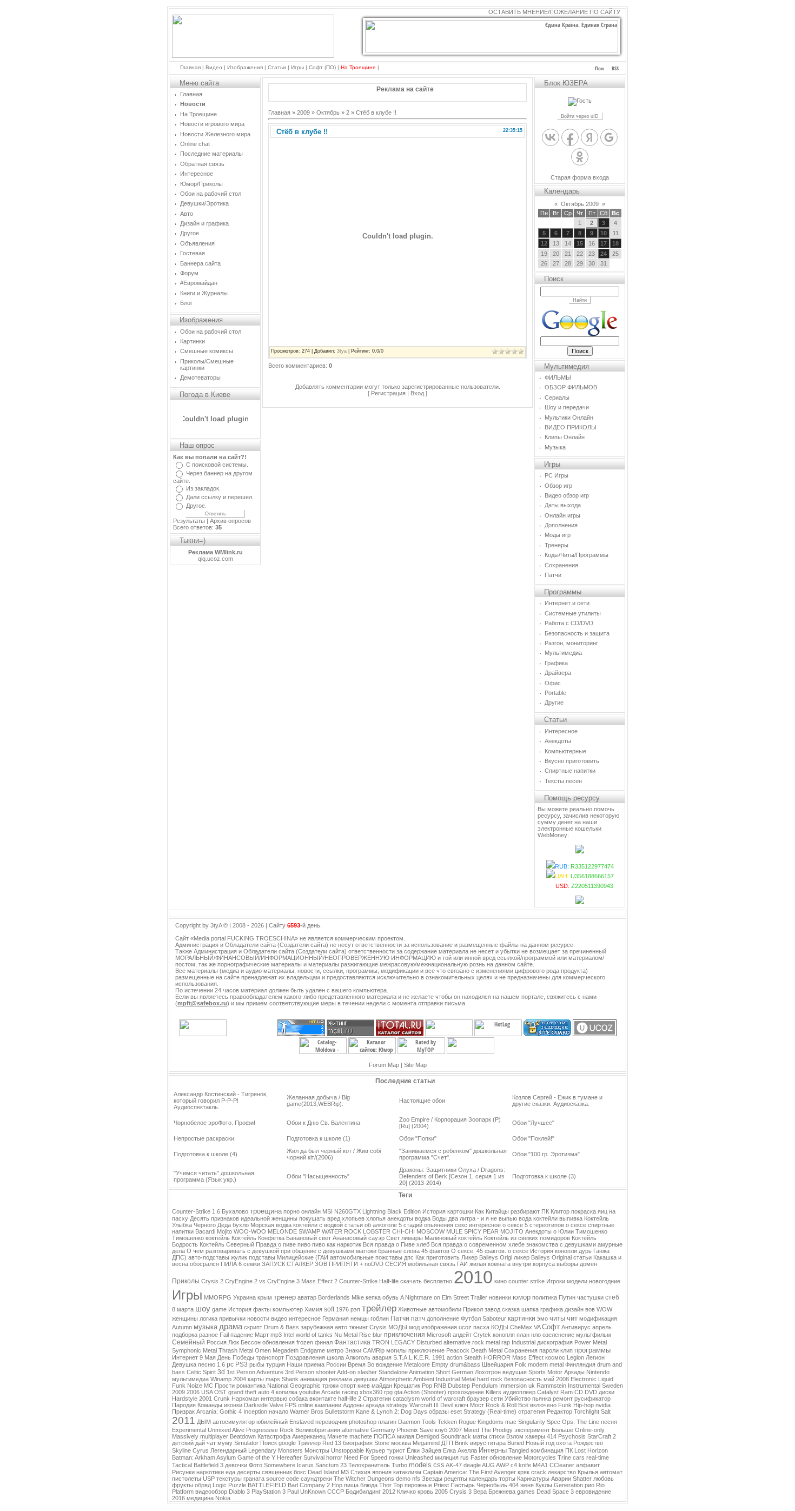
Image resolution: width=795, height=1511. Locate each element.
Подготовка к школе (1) (318, 1138)
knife (525, 1465)
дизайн (574, 1309)
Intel (288, 1334)
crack (538, 1472)
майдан (382, 1385)
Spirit (209, 1372)
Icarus (305, 1465)
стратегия (531, 1411)
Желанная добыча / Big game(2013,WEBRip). (318, 1100)
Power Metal (590, 1342)
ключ (461, 1405)
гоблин (379, 1318)
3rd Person (299, 1372)
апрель (602, 1327)
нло (536, 1334)
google (287, 1443)
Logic (220, 1485)
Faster (479, 1457)
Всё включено (537, 1405)
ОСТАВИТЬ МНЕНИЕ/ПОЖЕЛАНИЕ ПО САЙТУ (554, 12)
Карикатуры (533, 1478)
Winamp (220, 1379)
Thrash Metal (235, 1350)
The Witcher (350, 1478)
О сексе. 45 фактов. (478, 1251)
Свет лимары (404, 1238)
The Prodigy (497, 1430)
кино (500, 1281)
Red (327, 1443)
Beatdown (243, 1436)
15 (580, 243)
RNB (440, 1385)
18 (615, 243)
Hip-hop (583, 1405)
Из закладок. (203, 488)
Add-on (346, 1372)
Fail (224, 1334)
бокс (300, 1472)
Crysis (378, 1327)
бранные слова (399, 1251)
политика (544, 1297)
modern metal (546, 1364)
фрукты (182, 1485)
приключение (426, 1350)
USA (207, 1392)
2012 (388, 1491)
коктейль (218, 1238)
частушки (590, 1297)
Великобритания (317, 1430)
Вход (417, 393)
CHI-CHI (403, 1231)
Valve (276, 1405)
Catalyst (548, 1392)
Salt (606, 1411)
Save (426, 1430)
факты (262, 1309)
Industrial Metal (455, 1379)
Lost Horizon (591, 1450)
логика (208, 1318)
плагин (387, 1422)
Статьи (277, 67)
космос (555, 1357)
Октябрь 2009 (580, 204)
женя (527, 1485)
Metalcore (417, 1364)
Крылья (588, 1472)
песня (609, 1422)
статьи (582, 1257)
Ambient (423, 1379)
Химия (313, 1309)
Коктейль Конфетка (257, 1238)
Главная (190, 67)
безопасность (523, 1379)
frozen (304, 1342)
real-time (597, 1457)
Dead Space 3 (555, 1491)
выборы (567, 1264)
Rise (365, 1334)
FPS (290, 1405)
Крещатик (407, 1385)
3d (221, 1372)
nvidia (603, 1405)
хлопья (376, 1218)
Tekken (447, 1422)
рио (589, 1485)
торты (507, 1478)
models (420, 1465)
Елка (449, 1450)
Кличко (406, 1491)
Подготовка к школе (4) (205, 1154)
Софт (551, 1327)
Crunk (222, 1398)
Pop (427, 1385)
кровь (425, 1491)
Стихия (360, 1472)
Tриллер (309, 1443)
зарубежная (317, 1327)
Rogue (467, 1422)
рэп (355, 1309)
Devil (446, 1405)
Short (443, 1372)
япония (382, 1472)
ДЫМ (204, 1422)
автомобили (444, 1309)
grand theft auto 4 (251, 1392)
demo (403, 1478)
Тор (398, 1485)
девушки (365, 1379)
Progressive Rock (270, 1430)
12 (544, 243)
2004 (239, 1379)
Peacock (457, 1350)
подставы (262, 1257)
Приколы (186, 1281)
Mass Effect (528, 1357)
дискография (555, 1342)
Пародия (184, 1405)
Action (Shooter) (424, 1392)
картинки (521, 1318)
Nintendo (598, 1372)
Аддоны (353, 1405)
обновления (278, 1342)
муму (225, 1443)
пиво (303, 1244)
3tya (342, 351)
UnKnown (313, 1491)
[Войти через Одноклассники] (579, 156)
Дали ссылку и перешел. (220, 497)
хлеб (422, 1244)
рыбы (256, 1364)
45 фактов (435, 1251)
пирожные (418, 1485)
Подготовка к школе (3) (544, 1176)
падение (241, 1334)
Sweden (612, 1385)
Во (370, 1364)
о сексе (518, 1251)
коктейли (545, 1218)
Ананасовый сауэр (359, 1238)
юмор (522, 1297)
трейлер (379, 1308)
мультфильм (593, 1334)
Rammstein (551, 1385)
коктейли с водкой (318, 1225)
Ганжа (601, 1251)
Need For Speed (365, 1457)
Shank (290, 1379)
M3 (345, 1472)
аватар (306, 1297)
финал (324, 1342)
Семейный (188, 1342)
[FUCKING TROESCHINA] (579, 902)
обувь (390, 1297)
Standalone (393, 1372)
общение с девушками (323, 1251)
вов (590, 1309)
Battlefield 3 (208, 1465)
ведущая (514, 1372)
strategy (397, 1405)
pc (230, 1364)
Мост (477, 1405)
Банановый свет (308, 1238)
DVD (591, 1392)
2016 (178, 1498)
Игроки (555, 1281)
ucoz (465, 1327)
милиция (447, 1457)
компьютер (288, 1309)
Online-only (590, 1430)
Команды (209, 1405)
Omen (263, 1350)
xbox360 (371, 1392)
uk (531, 1385)
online (305, 1405)
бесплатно (437, 1281)
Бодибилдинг (363, 1491)
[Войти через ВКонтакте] (550, 137)
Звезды (432, 1478)
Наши (294, 1364)
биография (358, 1443)
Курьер (375, 1450)
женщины (185, 1318)
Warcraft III (424, 1405)
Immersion (513, 1385)
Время (357, 1364)
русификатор (592, 1398)
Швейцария (497, 1364)
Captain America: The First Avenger (469, 1472)
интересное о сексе (496, 1225)
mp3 (276, 1334)
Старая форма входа (580, 177)
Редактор (559, 1411)
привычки (232, 1318)
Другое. (196, 505)
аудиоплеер (519, 1392)
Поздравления (305, 1357)
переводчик (331, 1422)
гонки (396, 1457)
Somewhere (279, 1465)
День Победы (235, 1357)
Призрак (183, 1411)
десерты (248, 1472)
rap (505, 1342)
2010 (473, 1277)
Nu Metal (345, 1334)
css (439, 1465)
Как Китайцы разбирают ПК (512, 1211)
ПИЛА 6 (231, 1264)
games (526, 1491)
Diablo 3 (239, 1491)
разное (208, 1334)
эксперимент (532, 1430)
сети (497, 1398)
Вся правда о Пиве (389, 1244)
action (454, 1357)
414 (551, 1436)
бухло (241, 1225)
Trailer (479, 1297)
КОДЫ (499, 1327)
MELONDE (282, 1231)
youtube (309, 1392)
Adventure (269, 1372)
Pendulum (485, 1385)
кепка (373, 1297)
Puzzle (237, 1485)
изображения (439, 1327)
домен (588, 1264)
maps (273, 1379)
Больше (562, 1430)
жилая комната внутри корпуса (512, 1264)
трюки (330, 1385)
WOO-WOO (250, 1231)
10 (603, 233)
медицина (200, 1498)
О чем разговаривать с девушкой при (239, 1251)
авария (382, 1357)
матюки (366, 1251)
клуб (441, 1430)
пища (351, 1485)
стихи (497, 1436)
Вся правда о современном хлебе (478, 1244)
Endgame (312, 1350)
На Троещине (358, 67)
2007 (455, 1430)
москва (401, 1443)
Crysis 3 (460, 1491)
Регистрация (388, 393)
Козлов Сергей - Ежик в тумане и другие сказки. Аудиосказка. (557, 1100)
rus (464, 1457)
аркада (375, 1405)
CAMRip (374, 1350)
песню (206, 1364)
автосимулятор (234, 1422)
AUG (488, 1465)
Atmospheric (395, 1379)
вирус (478, 1443)
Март (262, 1334)
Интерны (493, 1450)
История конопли (553, 1251)
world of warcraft (443, 1398)
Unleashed (419, 1457)
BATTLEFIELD (267, 1485)
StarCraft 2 (601, 1436)
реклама (340, 1379)
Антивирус (576, 1327)
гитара (497, 1443)
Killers (493, 1392)
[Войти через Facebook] (570, 137)
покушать (312, 1218)
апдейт (462, 1334)
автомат (611, 1472)
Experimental (189, 1430)
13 (338, 1443)
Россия (217, 1342)
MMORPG (217, 1297)
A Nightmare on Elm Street (434, 1297)
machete (360, 1436)
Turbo (399, 1465)
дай (200, 1443)
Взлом (515, 1436)
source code (282, 1478)
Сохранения (521, 1350)
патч (418, 1318)
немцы (359, 1318)
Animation (421, 1372)
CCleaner (561, 1465)
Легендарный (228, 1450)
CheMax (521, 1327)
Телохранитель (369, 1465)
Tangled (518, 1450)
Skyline (181, 1450)
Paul (293, 1491)
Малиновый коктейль (453, 1238)
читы (557, 1318)
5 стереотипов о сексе (555, 1225)
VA (537, 1327)
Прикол (473, 1309)
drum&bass (465, 1364)
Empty (440, 1364)
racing (350, 1392)
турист (396, 1450)
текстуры (229, 1478)
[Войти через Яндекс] (589, 137)
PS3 (241, 1364)
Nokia (222, 1498)
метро (335, 1350)
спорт (348, 1385)
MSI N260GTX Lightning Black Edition (371, 1211)
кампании (328, 1405)
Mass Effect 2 (319, 1281)
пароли (549, 1350)
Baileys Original (551, 1257)
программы (592, 1350)
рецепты (455, 1478)
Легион (595, 1357)
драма (230, 1326)
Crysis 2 (212, 1281)
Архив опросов (230, 521)
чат (211, 1443)
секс (461, 1225)
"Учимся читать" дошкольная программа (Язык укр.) (214, 1176)
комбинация (547, 1450)
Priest (441, 1485)
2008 (562, 1379)
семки (251, 1264)
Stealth (473, 1357)
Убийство (518, 1398)
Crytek (482, 1334)
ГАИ (462, 1264)
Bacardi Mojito (213, 1231)
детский (183, 1443)
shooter (326, 1372)
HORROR (497, 1357)
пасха (481, 1327)
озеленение (558, 1334)
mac (510, 1422)
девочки (236, 1465)
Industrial (523, 1342)
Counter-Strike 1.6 (196, 1211)
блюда (368, 1485)
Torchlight (586, 1411)
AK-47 (454, 1465)
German (462, 1372)
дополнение (443, 1318)
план (522, 1334)
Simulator (246, 1443)
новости (258, 1318)
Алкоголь (358, 1357)
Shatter (582, 1478)
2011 (183, 1420)
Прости (225, 1385)
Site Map (415, 1065)
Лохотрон (488, 1372)
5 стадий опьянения (426, 1225)
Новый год (540, 1443)
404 (514, 1485)
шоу (202, 1308)
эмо (542, 1318)
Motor (554, 1372)
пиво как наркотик (336, 1244)
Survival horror (322, 1457)
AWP (502, 1465)
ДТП (447, 1443)
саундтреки (316, 1478)
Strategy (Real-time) (489, 1411)
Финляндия (580, 1364)
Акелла (467, 1450)
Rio (600, 1485)
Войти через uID (580, 116)
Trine (564, 1457)
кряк (523, 1472)
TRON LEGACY (393, 1342)
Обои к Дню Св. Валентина (323, 1122)
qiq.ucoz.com (215, 558)
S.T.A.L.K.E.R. (411, 1357)
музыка (205, 1327)
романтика (251, 1385)
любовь (603, 1478)
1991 (438, 1357)
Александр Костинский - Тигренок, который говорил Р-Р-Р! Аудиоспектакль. (221, 1100)
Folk (520, 1364)
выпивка (570, 1218)
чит (572, 1318)
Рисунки (183, 1472)
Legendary (262, 1450)
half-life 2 (349, 1398)
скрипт (253, 1327)
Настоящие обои (422, 1100)
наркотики (210, 1472)
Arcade (330, 1392)
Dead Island (323, 1472)
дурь (585, 1251)
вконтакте (322, 1398)
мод (414, 1327)
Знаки (353, 1350)
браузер (478, 1398)
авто (341, 1327)
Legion (575, 1357)
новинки (500, 1297)
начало (278, 1411)
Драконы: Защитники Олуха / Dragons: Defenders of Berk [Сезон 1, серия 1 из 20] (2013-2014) (452, 1176)
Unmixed (219, 1430)
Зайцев (431, 1450)
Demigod (427, 1436)
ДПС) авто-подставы (200, 1257)
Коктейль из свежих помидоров (527, 1238)
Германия (335, 1318)
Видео (214, 67)
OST (220, 1392)
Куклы (543, 1485)
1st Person (241, 1372)
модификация (598, 1318)
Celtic (194, 1372)
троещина (266, 1211)
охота (564, 1443)
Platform (183, 1491)
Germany (382, 1430)
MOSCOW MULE (439, 1231)
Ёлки (413, 1450)
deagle (472, 1465)
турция (275, 1364)
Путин (567, 1297)
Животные (412, 1309)
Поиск (268, 1443)
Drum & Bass (281, 1327)
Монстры (316, 1450)
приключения (404, 1334)
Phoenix (407, 1430)
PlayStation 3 (268, 1491)
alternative (355, 1430)
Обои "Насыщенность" (318, 1176)
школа (335, 1357)
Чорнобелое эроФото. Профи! (214, 1122)
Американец (309, 1436)
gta (398, 1392)
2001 (205, 1398)
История (239, 1309)
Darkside (256, 1405)
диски (606, 1392)
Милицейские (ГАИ (302, 1257)
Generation (568, 1485)
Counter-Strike (358, 1281)
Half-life (389, 1281)
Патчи (399, 1318)
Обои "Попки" (417, 1138)
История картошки (447, 1211)
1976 (342, 1309)
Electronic (584, 1379)
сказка (511, 1309)
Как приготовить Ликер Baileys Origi (463, 1257)
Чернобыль (491, 1485)
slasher (367, 1372)
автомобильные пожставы (366, 1257)
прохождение (466, 1392)
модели (577, 1281)
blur (377, 1334)
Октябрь (328, 112)
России (336, 1364)
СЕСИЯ (395, 1264)
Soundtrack (456, 1436)
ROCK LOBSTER (367, 1231)
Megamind (426, 1443)
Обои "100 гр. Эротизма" (546, 1154)
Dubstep (459, 1385)
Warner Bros (306, 1411)
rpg (388, 1392)
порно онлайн (302, 1211)
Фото (255, 1465)
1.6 (221, 1364)
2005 (441, 1491)
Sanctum (327, 1465)
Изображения (245, 67)
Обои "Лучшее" (533, 1122)
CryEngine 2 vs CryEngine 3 (262, 1281)
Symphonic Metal (194, 1350)
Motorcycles (540, 1457)
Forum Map (384, 1065)
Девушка (184, 1364)
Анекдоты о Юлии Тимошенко (566, 1231)
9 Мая (208, 1357)
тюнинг (358, 1327)
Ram (566, 1392)
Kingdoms (491, 1422)
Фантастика (352, 1342)
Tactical (182, 1465)
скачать (411, 1281)
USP (209, 1478)
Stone (381, 1443)
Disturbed (429, 1342)
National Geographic (294, 1385)
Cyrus (201, 1450)
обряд (203, 1485)
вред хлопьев (346, 1218)
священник (277, 1472)
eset (456, 1411)
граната (253, 1478)
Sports (537, 1372)
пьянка (541, 1398)
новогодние (604, 1281)
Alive (238, 1430)
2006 (193, 1392)
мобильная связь (431, 1264)
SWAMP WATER (320, 1231)
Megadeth (286, 1350)
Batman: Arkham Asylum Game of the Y (223, 1457)
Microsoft (439, 1334)
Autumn (182, 1327)
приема (314, 1364)
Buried (515, 1443)
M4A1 (540, 1465)
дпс (409, 1257)
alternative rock (463, 1342)
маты (480, 1436)
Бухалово (235, 1211)
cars (579, 1457)
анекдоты (400, 1218)
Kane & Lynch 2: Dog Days (391, 1411)
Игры (297, 67)
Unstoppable (347, 1450)
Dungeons (380, 1478)
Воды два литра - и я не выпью (474, 1218)
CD (578, 1392)
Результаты (189, 521)
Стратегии (377, 1398)
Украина (244, 1297)
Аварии (561, 1478)
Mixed (471, 1430)
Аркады (574, 1372)
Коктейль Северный (227, 1244)
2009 (303, 112)
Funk (565, 1405)
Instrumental (584, 1385)
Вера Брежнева (494, 1491)
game (219, 1309)
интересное (305, 1318)
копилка (286, 1392)
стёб (612, 1297)
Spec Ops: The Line (573, 1422)
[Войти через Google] (609, 137)
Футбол (471, 1318)
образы (439, 1411)
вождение (389, 1364)
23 (343, 1465)
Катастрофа (273, 1436)
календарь (483, 1478)
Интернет (185, 1357)
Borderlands (334, 1297)
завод (492, 1309)
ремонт (563, 1398)
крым (264, 1297)
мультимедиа (190, 1379)
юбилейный (272, 1422)
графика (551, 1309)
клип (566, 1350)
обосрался (204, 1264)
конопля (504, 1334)
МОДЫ (397, 1327)
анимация (313, 1379)
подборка (184, 1334)
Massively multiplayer (200, 1436)
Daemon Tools (417, 1422)
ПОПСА (384, 1436)
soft (329, 1309)
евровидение (593, 1491)
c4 (514, 1465)
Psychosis (572, 1436)
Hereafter (289, 1457)
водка (422, 1218)
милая (405, 1436)
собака (298, 1398)
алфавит (588, 1465)
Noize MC (200, 1385)
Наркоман (245, 1398)
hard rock (489, 1379)
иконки (233, 1405)
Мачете (337, 1436)
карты (256, 1379)
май (549, 1379)
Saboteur (494, 1318)
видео (279, 1318)
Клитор (560, 1211)
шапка (530, 1309)
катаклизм (407, 1472)
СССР (335, 1491)
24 (603, 253)
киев (363, 1385)
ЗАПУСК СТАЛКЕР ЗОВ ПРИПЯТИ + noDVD (323, 1264)
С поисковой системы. (217, 464)
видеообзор (211, 1491)
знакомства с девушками (561, 1244)
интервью (274, 1398)
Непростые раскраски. (205, 1138)
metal (493, 1342)
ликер (521, 1257)
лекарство (562, 1472)
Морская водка (271, 1225)
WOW (604, 1309)
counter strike (526, 1281)
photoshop (362, 1422)
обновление (505, 1457)
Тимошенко (188, 1238)
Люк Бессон (244, 1342)
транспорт (270, 1357)
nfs (416, 1478)
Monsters (290, 1450)
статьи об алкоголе (371, 1225)
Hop (337, 1485)
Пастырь (463, 1485)
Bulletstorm (339, 1411)
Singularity (531, 1422)
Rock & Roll (501, 1405)
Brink (461, 1443)
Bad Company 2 (309, 1485)
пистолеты (186, 1478)
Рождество (588, 1443)
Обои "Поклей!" (533, 1138)
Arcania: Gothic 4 (219, 1411)
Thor (385, 1485)
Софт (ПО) (322, 67)
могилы (396, 1350)
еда (230, 1472)
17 (603, 243)
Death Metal (486, 1350)
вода (525, 1218)
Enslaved (301, 1422)
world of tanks (314, 1334)
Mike (358, 1297)
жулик (239, 1257)
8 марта (183, 1309)
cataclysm (406, 1398)
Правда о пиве (276, 1244)
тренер (285, 1297)
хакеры (535, 1436)
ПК (569, 1450)
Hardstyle (184, 1398)
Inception (255, 1411)
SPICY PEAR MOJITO (494, 1231)
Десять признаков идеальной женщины (243, 1218)
